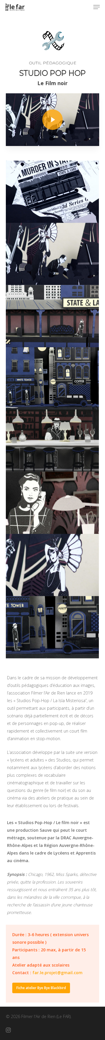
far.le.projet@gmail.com (57, 972)
